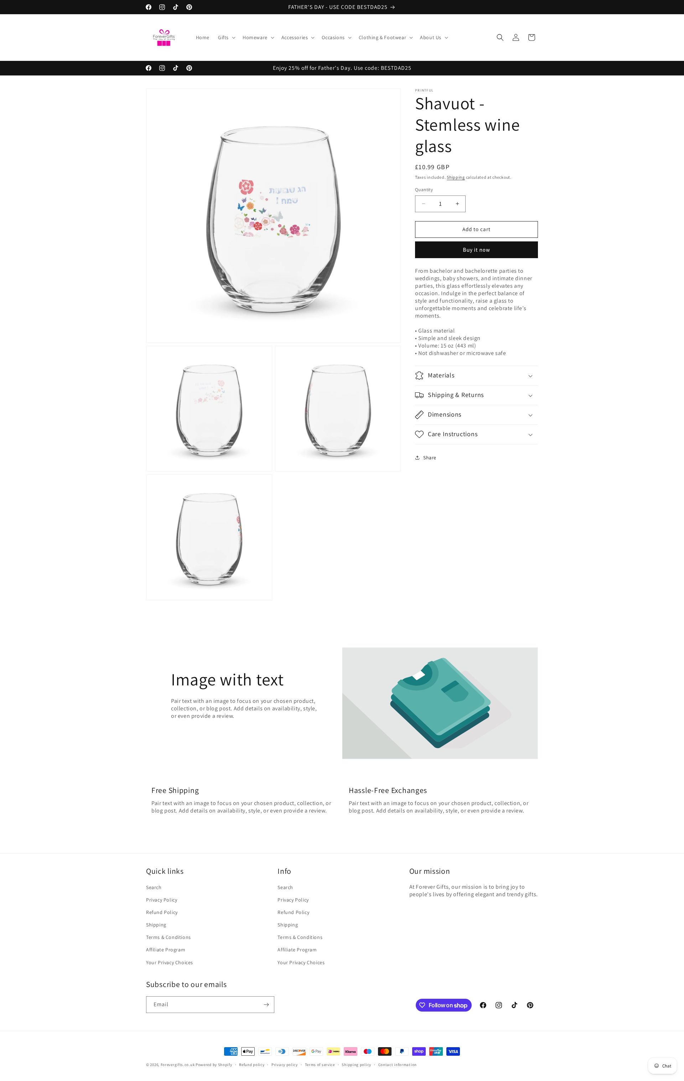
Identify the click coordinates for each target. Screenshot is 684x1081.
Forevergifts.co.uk (178, 1064)
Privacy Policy (161, 900)
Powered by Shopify (214, 1064)
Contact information (397, 1064)
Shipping (456, 177)
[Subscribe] (266, 1004)
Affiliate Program (165, 949)
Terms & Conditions (168, 937)
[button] (226, 37)
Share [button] (429, 457)
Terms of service (320, 1064)
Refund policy (251, 1064)
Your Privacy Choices (169, 962)
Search (154, 887)
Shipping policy (356, 1064)
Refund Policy (162, 912)
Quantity (424, 190)
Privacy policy (284, 1064)
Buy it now (476, 249)
